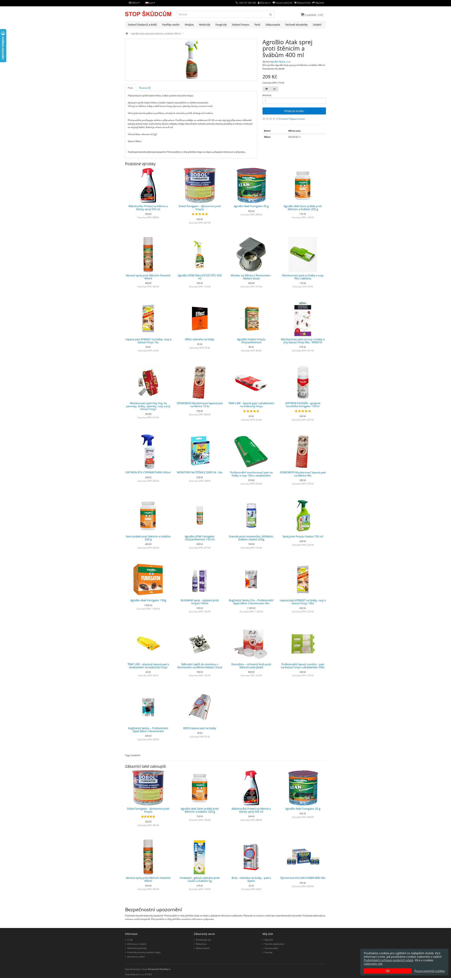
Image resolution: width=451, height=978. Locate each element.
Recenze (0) (145, 87)
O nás (130, 939)
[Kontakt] (237, 2)
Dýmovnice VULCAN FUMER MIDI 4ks (302, 878)
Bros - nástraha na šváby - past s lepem (251, 879)
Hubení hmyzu (240, 24)
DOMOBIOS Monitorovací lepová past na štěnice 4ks (303, 474)
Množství (266, 95)
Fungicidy (221, 24)
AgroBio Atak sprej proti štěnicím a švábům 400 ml (156, 33)
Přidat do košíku (294, 111)
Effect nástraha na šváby (199, 339)
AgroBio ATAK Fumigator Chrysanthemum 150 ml (200, 538)
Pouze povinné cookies (429, 971)
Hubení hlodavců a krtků (142, 24)
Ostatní (317, 24)
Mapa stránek (202, 948)
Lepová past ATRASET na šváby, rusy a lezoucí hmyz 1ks (148, 340)
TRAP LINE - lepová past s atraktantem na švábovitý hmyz (251, 404)
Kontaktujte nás (203, 939)
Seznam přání (271, 948)
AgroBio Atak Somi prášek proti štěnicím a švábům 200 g (303, 207)
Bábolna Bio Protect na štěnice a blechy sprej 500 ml (148, 207)
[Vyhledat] (270, 14)
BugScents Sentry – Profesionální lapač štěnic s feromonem (148, 729)
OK (388, 971)
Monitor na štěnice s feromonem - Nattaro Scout (251, 277)
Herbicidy (204, 24)
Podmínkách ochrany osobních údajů (388, 960)
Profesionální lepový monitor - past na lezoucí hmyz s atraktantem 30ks (303, 665)
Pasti (257, 24)
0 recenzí (283, 118)
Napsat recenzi (297, 118)
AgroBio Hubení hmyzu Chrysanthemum (251, 340)
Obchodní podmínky (137, 948)
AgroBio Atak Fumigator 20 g (251, 206)
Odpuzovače (272, 24)
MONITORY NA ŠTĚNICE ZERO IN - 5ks (200, 472)
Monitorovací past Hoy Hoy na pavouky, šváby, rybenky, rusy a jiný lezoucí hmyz (148, 406)
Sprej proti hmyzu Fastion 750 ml (303, 536)
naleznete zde (373, 964)
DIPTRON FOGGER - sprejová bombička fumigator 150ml (302, 404)
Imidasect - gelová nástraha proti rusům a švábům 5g (200, 879)
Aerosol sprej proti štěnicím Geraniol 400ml (148, 277)
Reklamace (201, 943)
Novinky (268, 952)
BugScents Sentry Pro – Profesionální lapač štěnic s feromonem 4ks (251, 601)
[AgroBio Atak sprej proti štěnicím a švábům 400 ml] (191, 60)
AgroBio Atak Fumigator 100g (148, 600)
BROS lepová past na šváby (199, 728)
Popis (130, 87)
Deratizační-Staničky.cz (159, 969)
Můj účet (269, 939)
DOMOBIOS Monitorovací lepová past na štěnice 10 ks (200, 404)
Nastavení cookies (136, 956)
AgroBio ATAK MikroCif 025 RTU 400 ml (200, 277)
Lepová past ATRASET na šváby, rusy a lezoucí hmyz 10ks (303, 601)
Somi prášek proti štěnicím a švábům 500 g (148, 538)
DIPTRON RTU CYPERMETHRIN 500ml (148, 472)
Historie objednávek (274, 943)
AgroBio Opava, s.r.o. (280, 61)
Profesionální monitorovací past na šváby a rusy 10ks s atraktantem (251, 474)
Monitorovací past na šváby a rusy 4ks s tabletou (302, 277)
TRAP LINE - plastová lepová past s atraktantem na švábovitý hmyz (148, 665)
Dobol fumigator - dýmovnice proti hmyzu (200, 207)
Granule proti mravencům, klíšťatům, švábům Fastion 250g (251, 538)
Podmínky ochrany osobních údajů (143, 952)
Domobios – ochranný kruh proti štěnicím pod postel (251, 665)
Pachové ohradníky (296, 24)
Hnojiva (189, 24)
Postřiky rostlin (171, 24)
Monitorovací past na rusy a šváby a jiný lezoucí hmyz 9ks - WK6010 (303, 340)
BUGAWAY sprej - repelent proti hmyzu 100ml (200, 601)
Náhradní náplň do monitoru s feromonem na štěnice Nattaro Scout (199, 665)
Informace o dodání (136, 943)
